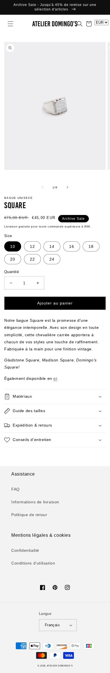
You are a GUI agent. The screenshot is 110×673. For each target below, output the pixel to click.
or (55, 378)
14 (51, 246)
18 (91, 246)
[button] (7, 24)
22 (32, 259)
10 (12, 246)
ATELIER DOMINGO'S (59, 665)
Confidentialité (25, 550)
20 (12, 259)
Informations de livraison (35, 502)
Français (52, 625)
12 (32, 246)
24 (51, 259)
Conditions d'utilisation (33, 563)
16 (71, 246)
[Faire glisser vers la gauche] (42, 187)
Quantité (11, 272)
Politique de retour (29, 514)
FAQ (15, 489)
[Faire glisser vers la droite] (67, 187)
